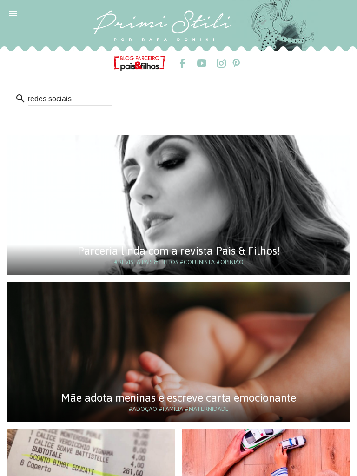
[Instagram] (220, 63)
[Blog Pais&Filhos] (139, 62)
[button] (13, 13)
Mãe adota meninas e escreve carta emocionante (178, 397)
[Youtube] (201, 63)
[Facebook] (181, 63)
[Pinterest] (235, 63)
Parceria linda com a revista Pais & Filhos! (179, 251)
